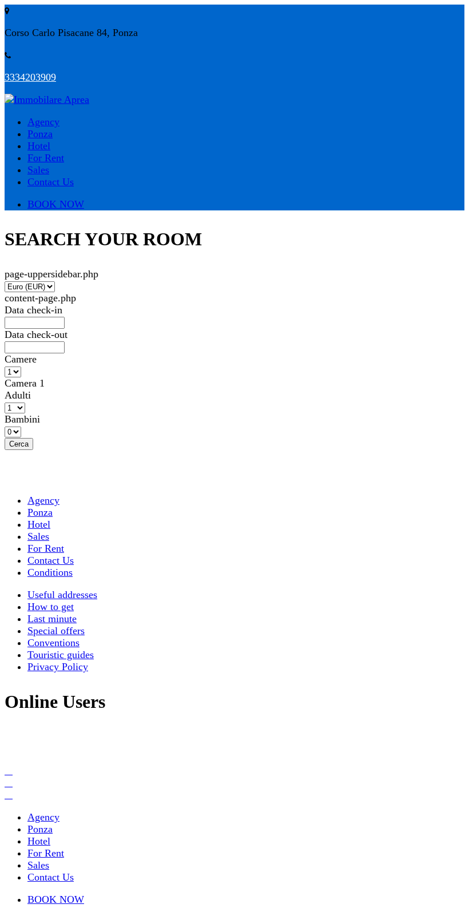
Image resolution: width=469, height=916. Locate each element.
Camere (21, 359)
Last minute (52, 618)
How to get (50, 606)
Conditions (50, 572)
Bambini (22, 419)
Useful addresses (62, 594)
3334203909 (30, 77)
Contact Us (50, 182)
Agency (43, 122)
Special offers (56, 630)
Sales (38, 170)
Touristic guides (60, 654)
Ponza (40, 134)
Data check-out (36, 334)
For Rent (45, 158)
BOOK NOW (55, 204)
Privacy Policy (57, 666)
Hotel (38, 146)
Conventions (53, 642)
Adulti (18, 395)
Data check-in (33, 310)
